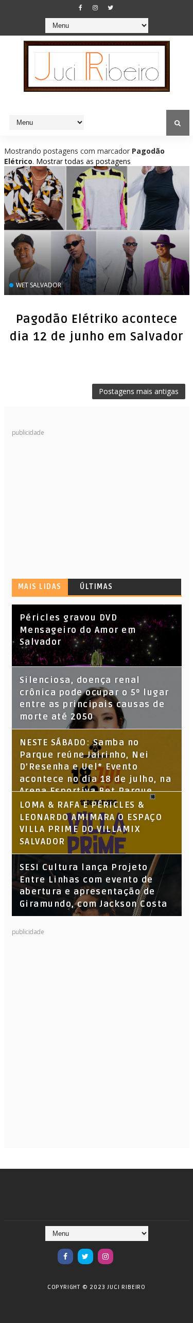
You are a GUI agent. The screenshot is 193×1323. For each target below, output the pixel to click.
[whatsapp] (125, 1251)
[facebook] (80, 8)
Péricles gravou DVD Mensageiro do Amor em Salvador (78, 630)
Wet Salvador (38, 285)
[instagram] (95, 8)
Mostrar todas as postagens (83, 161)
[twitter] (110, 8)
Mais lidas (40, 586)
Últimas (96, 586)
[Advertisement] (89, 501)
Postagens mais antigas (139, 391)
